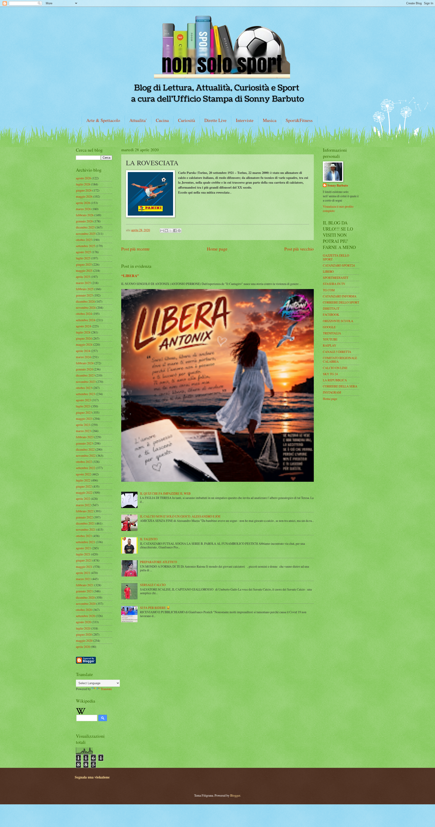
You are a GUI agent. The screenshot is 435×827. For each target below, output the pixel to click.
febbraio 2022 (85, 511)
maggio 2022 (84, 492)
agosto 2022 (83, 474)
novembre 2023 (86, 381)
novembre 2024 (86, 307)
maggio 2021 (84, 566)
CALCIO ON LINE (335, 368)
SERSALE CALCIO (153, 585)
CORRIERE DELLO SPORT (341, 302)
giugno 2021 (84, 560)
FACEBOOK (331, 314)
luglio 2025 (83, 258)
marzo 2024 (83, 357)
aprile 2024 (83, 351)
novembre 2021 (86, 529)
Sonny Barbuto (337, 185)
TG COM (329, 290)
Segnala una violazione (92, 777)
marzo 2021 (83, 579)
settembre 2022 (85, 468)
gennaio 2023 (84, 443)
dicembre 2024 (85, 301)
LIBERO (328, 271)
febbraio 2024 (85, 363)
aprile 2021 (83, 573)
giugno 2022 (84, 486)
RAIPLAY (329, 345)
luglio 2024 (83, 332)
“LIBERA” (130, 275)
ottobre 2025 (84, 240)
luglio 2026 (83, 184)
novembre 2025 (86, 233)
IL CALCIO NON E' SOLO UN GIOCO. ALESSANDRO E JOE (180, 516)
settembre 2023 (85, 394)
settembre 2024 (85, 320)
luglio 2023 (83, 406)
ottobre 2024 (84, 313)
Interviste (245, 120)
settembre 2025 (85, 246)
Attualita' (138, 120)
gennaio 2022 (84, 517)
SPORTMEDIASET (335, 277)
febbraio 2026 (85, 215)
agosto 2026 (83, 178)
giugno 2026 (84, 190)
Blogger (235, 795)
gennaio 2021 (84, 591)
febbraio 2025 (85, 289)
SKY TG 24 (330, 374)
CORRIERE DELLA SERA (340, 386)
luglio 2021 (83, 554)
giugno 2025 (84, 264)
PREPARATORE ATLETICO (158, 562)
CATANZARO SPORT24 (339, 265)
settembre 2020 (85, 616)
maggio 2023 (84, 418)
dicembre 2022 (85, 449)
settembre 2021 (85, 542)
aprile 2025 (83, 277)
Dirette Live (215, 120)
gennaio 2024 (84, 369)
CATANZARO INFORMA (339, 296)
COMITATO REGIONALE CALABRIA (340, 360)
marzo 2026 (83, 209)
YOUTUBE (330, 339)
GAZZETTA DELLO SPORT (336, 257)
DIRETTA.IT (331, 308)
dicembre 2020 (85, 597)
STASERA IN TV (334, 284)
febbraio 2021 (85, 585)
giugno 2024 (84, 338)
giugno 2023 (84, 412)
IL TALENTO (148, 539)
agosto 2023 (83, 400)
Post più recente (135, 249)
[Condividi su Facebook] (175, 230)
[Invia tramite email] (162, 230)
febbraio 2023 (85, 437)
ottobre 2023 (84, 388)
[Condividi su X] (170, 230)
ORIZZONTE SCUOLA (338, 321)
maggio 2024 (84, 344)
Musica (269, 120)
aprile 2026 (83, 203)
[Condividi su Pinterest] (179, 230)
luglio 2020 (83, 628)
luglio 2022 (83, 480)
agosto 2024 (83, 326)
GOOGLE (329, 327)
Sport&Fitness (299, 120)
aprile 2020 (83, 647)
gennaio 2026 (84, 221)
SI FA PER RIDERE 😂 (155, 608)
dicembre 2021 (85, 523)
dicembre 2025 (85, 227)
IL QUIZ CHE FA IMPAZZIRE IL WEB (165, 493)
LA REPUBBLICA (335, 380)
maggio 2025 (84, 270)
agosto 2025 (83, 252)
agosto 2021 (83, 548)
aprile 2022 (83, 498)
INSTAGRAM (332, 392)
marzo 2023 (83, 431)
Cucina (162, 120)
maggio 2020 (84, 640)
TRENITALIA (332, 333)
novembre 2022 (86, 455)
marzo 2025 (83, 283)
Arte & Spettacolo (103, 120)
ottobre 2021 (84, 536)
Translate (106, 689)
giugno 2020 (84, 634)
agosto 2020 (83, 622)
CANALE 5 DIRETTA (337, 352)
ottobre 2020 (84, 610)
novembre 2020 (86, 603)
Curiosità (186, 120)
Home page (217, 249)
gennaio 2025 (84, 295)
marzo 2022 (83, 505)
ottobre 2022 (84, 462)
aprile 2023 (83, 425)
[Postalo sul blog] (166, 230)
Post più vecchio (299, 249)
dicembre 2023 (85, 375)
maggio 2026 (84, 196)
